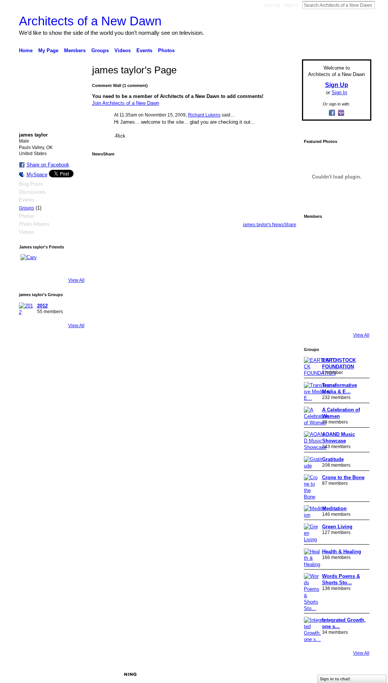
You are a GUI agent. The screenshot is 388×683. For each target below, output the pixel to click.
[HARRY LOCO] (314, 254)
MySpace (37, 174)
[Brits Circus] (357, 275)
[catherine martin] (336, 275)
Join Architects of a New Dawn (125, 103)
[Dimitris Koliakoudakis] (357, 318)
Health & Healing (341, 551)
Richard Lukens (204, 115)
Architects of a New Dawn (90, 21)
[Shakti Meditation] (357, 254)
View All (76, 280)
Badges (285, 674)
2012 (42, 306)
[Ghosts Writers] (336, 296)
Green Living (337, 526)
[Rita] (314, 275)
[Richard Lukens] (336, 233)
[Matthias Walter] (357, 233)
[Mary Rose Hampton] (314, 296)
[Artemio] (336, 318)
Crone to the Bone (343, 477)
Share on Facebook (48, 165)
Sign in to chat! (335, 679)
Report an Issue (315, 674)
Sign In (291, 5)
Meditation (334, 508)
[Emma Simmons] (314, 318)
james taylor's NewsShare (269, 224)
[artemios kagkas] (336, 254)
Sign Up (271, 5)
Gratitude (333, 459)
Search (381, 5)
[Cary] (29, 263)
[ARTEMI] (314, 233)
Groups (26, 208)
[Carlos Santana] (357, 296)
